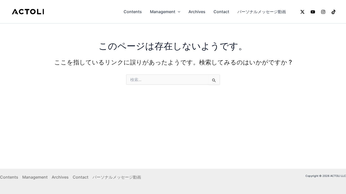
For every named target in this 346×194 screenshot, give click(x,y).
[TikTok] (333, 12)
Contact (221, 11)
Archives (196, 11)
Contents (133, 11)
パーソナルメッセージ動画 (261, 11)
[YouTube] (313, 12)
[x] (302, 12)
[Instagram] (323, 12)
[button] (177, 12)
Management (162, 11)
